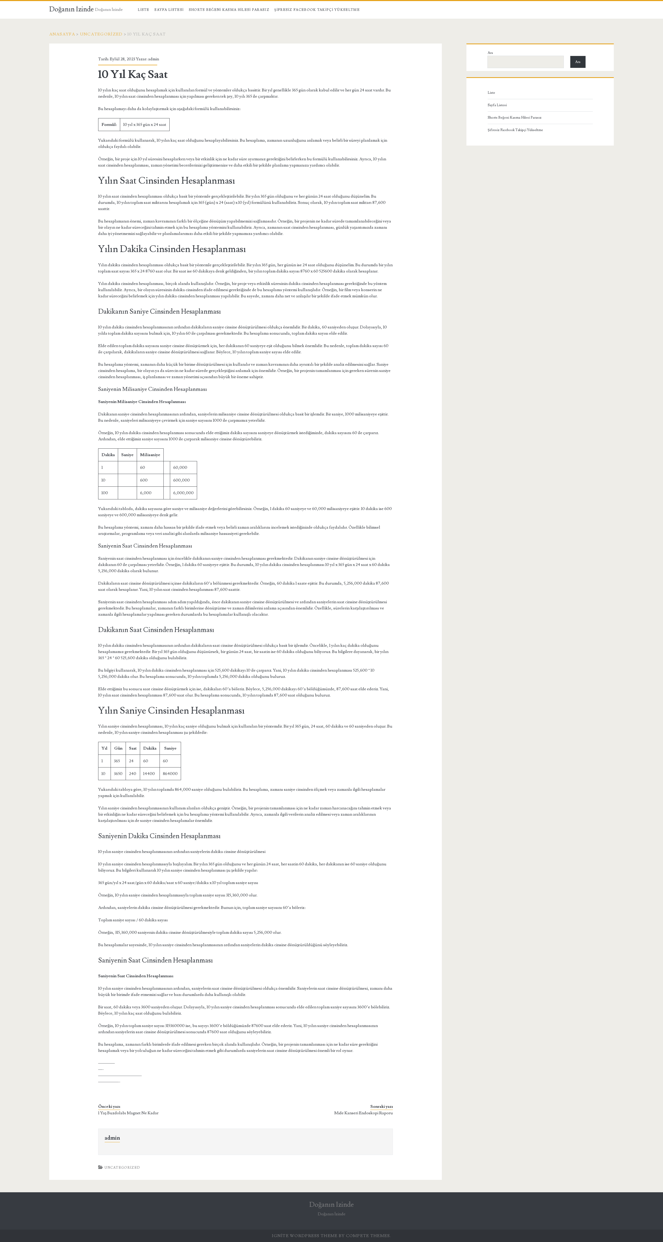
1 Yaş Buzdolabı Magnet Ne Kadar (128, 1113)
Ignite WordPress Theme (304, 1235)
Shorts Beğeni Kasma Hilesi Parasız (229, 10)
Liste (143, 10)
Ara (490, 53)
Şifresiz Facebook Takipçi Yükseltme (317, 10)
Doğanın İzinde (71, 9)
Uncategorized (101, 34)
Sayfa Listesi (169, 10)
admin (153, 59)
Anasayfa (62, 34)
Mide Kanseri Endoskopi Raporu (363, 1113)
